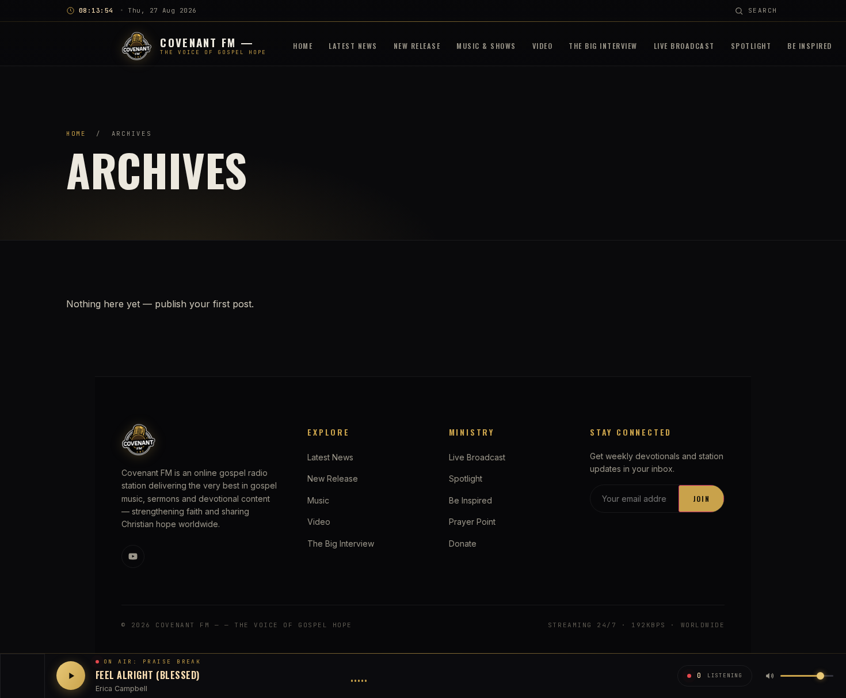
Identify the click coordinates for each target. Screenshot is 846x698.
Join (701, 499)
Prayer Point (472, 522)
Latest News (353, 45)
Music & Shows (486, 45)
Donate (463, 543)
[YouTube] (132, 556)
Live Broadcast (684, 45)
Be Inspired (809, 45)
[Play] (70, 675)
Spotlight (751, 45)
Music (318, 500)
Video (542, 45)
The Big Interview (603, 45)
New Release (417, 45)
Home (303, 45)
